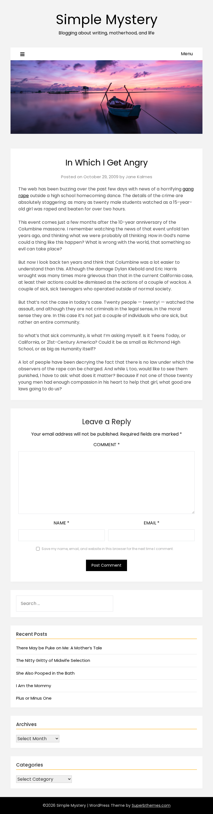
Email (151, 523)
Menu (187, 54)
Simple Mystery (107, 19)
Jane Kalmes (139, 177)
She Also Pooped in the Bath (45, 673)
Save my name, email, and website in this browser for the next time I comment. (108, 548)
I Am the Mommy (33, 686)
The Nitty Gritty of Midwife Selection (53, 660)
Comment (106, 444)
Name (61, 523)
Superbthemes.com (151, 805)
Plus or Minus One (34, 698)
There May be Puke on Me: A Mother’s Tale (59, 648)
